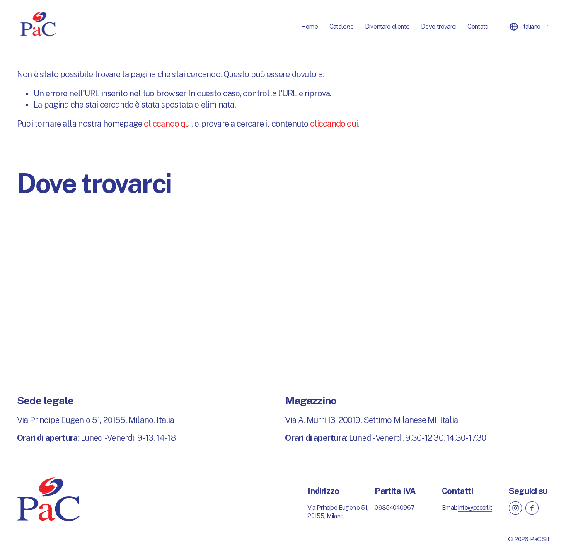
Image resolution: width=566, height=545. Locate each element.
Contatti (477, 26)
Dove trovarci (438, 26)
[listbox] (529, 26)
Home (309, 26)
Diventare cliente (387, 26)
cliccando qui (167, 124)
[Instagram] (515, 508)
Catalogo (341, 26)
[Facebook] (532, 508)
